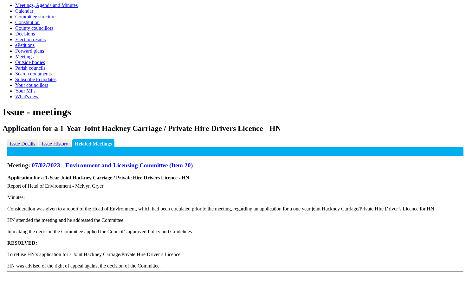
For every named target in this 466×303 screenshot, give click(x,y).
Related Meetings (93, 143)
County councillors (34, 28)
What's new (27, 96)
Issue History (55, 143)
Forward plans (29, 51)
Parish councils (30, 68)
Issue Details (22, 143)
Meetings (24, 56)
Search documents (33, 73)
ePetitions (25, 45)
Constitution (27, 22)
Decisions (25, 33)
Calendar (24, 11)
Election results (30, 39)
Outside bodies (30, 62)
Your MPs (25, 90)
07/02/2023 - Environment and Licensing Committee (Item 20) (112, 165)
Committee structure (35, 16)
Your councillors (31, 85)
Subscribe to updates (35, 79)
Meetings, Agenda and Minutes (46, 5)
